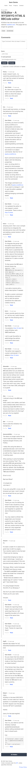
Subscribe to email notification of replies (14, 66)
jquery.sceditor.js (10, 154)
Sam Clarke (13, 2)
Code (3, 31)
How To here (9, 212)
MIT (17, 763)
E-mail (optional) (6, 57)
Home (5, 5)
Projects (15, 5)
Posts (10, 5)
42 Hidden (14, 754)
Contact (21, 5)
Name (3, 51)
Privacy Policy (23, 767)
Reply (9, 82)
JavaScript (10, 31)
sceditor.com (11, 24)
